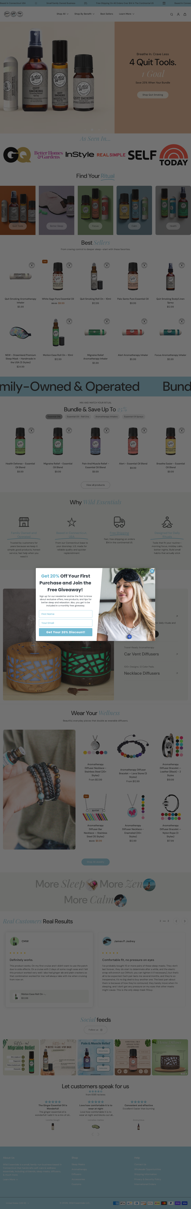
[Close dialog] (152, 571)
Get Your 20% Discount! (65, 632)
